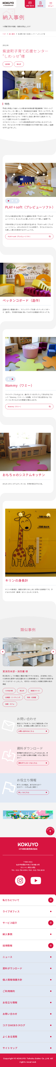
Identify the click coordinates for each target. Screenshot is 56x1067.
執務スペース (35, 691)
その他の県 (9, 691)
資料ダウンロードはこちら (27, 763)
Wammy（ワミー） (15, 406)
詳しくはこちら (23, 792)
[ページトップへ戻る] (50, 831)
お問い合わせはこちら (26, 731)
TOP (4, 34)
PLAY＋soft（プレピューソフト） (19, 236)
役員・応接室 (31, 697)
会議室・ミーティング (12, 697)
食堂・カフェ (9, 704)
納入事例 (12, 34)
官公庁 (19, 64)
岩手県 (7, 64)
